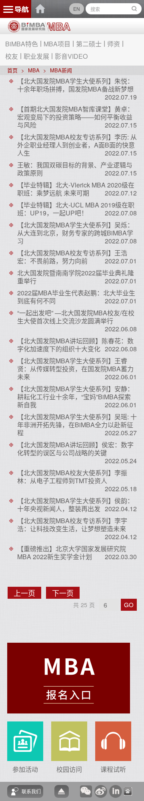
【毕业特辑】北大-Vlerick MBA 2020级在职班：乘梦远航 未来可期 (75, 188)
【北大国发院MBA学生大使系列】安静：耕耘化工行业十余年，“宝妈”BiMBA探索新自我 (75, 396)
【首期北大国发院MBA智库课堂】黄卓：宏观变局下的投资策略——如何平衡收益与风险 (75, 117)
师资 (113, 43)
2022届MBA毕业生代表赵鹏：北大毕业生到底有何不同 (76, 296)
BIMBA (40, 8)
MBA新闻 (61, 70)
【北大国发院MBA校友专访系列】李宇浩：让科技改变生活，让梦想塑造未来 (72, 524)
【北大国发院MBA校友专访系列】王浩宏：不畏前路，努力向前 (72, 256)
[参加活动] (25, 740)
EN (76, 8)
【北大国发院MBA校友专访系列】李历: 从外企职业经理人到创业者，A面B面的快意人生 (77, 144)
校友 (11, 56)
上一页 (27, 593)
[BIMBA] (26, 29)
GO (129, 604)
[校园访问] (69, 740)
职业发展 (36, 56)
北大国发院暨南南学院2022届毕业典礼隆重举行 (75, 276)
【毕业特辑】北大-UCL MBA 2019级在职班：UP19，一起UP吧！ (75, 208)
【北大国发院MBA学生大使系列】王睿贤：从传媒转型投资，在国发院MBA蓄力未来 (75, 368)
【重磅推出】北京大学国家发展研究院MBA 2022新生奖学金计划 (71, 552)
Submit (134, 8)
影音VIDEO (71, 56)
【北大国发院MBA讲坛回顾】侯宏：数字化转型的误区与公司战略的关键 (75, 448)
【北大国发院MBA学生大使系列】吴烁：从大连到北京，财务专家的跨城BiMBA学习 (75, 232)
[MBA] (57, 27)
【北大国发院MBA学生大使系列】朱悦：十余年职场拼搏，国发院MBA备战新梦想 (75, 85)
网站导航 (16, 9)
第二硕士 (89, 43)
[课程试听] (113, 740)
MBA (34, 70)
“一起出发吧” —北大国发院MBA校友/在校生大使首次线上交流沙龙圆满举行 (75, 316)
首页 (12, 70)
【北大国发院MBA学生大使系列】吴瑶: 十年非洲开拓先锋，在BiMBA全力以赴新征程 (77, 424)
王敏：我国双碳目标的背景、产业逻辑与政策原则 (74, 168)
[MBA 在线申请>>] (68, 677)
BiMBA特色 (21, 43)
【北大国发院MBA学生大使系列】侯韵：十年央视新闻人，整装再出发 (75, 504)
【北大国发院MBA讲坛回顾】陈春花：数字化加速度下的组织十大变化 (75, 344)
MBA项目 (57, 43)
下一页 (66, 593)
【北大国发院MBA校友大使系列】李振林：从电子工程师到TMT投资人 (72, 476)
